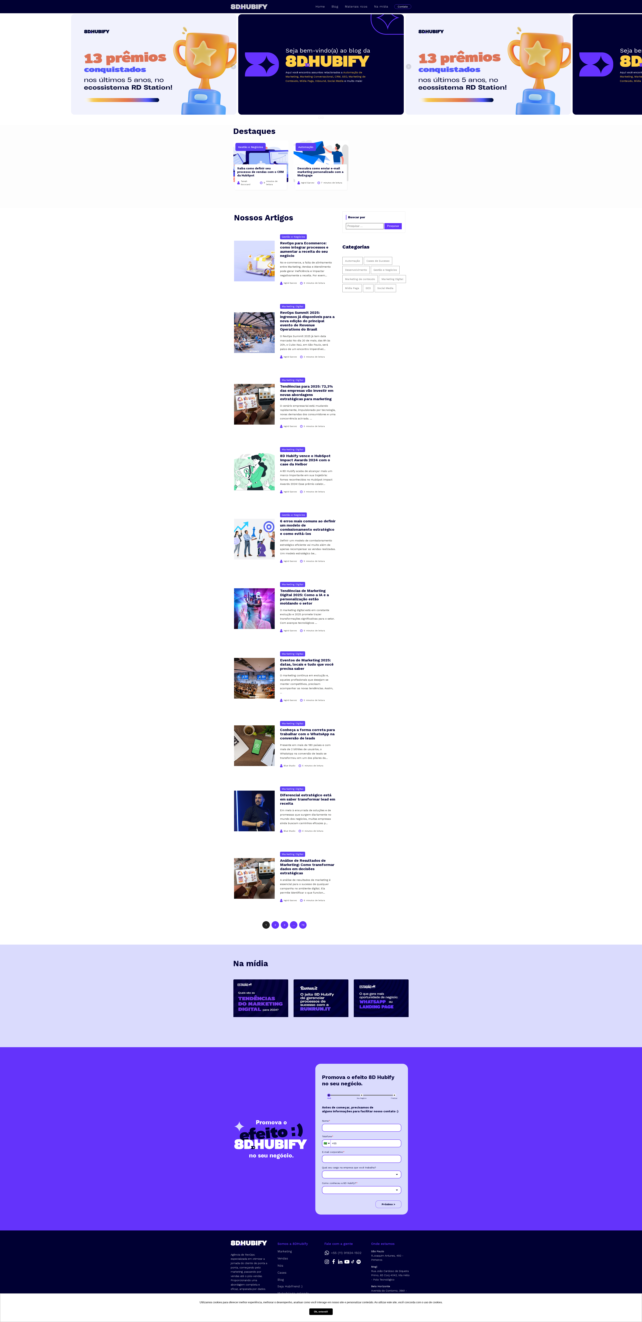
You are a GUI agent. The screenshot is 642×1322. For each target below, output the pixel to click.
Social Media (385, 288)
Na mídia (381, 6)
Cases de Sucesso (378, 260)
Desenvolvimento (356, 269)
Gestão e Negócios (385, 269)
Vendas (283, 1258)
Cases (282, 1272)
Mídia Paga (352, 288)
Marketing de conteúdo (360, 279)
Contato (403, 6)
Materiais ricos (356, 6)
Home (320, 6)
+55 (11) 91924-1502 (346, 1253)
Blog (335, 6)
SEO (368, 288)
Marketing (285, 1251)
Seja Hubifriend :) (290, 1286)
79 (302, 925)
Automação (352, 260)
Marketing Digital (392, 279)
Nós (280, 1265)
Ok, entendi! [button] (321, 1311)
